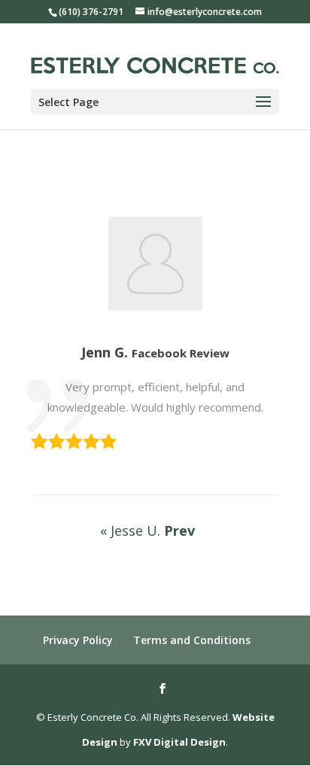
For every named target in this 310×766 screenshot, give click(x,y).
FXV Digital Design (179, 742)
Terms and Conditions (192, 640)
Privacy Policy (78, 640)
